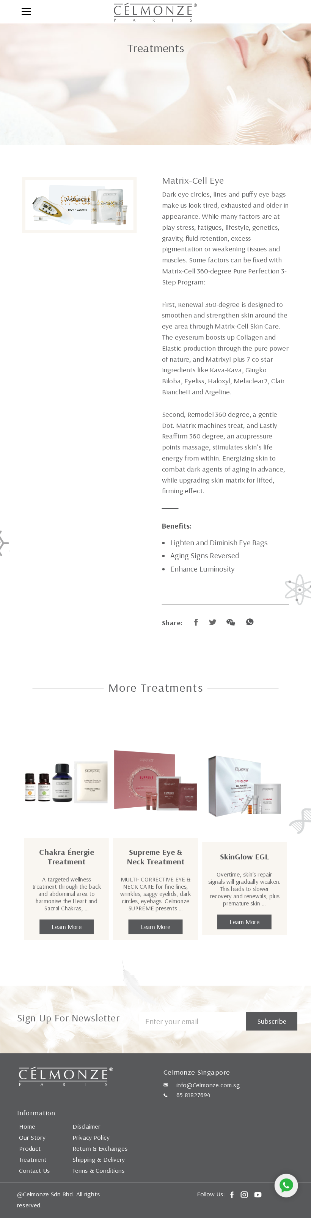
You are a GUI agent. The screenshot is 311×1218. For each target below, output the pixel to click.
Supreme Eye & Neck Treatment (156, 856)
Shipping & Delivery (98, 1159)
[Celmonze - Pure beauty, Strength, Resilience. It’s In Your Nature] (155, 11)
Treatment (33, 1159)
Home (27, 1126)
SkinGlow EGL (244, 856)
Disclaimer (86, 1126)
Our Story (32, 1137)
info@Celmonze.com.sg (208, 1085)
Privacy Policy (90, 1137)
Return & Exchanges (99, 1148)
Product (30, 1148)
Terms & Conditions (98, 1170)
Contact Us (34, 1170)
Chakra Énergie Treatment (66, 856)
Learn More (66, 927)
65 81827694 (193, 1095)
